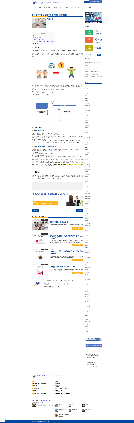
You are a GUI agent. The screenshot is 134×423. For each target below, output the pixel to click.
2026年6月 (87, 90)
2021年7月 (87, 235)
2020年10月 (87, 257)
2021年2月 (87, 247)
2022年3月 (87, 215)
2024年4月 (87, 154)
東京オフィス (88, 409)
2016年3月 (87, 299)
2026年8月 (87, 86)
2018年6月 (87, 284)
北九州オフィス (75, 409)
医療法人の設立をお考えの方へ (39, 393)
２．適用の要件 (37, 37)
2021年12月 (87, 223)
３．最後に (36, 43)
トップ (35, 7)
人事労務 (86, 324)
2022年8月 (87, 203)
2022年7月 (87, 206)
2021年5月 (87, 240)
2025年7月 (87, 117)
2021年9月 (87, 230)
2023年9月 (87, 171)
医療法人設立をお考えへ (69, 284)
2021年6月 (87, 237)
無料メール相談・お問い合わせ (39, 383)
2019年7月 (87, 272)
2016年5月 (87, 294)
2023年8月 (87, 174)
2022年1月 (87, 220)
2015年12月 (87, 306)
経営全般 (61, 7)
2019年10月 (87, 267)
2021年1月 (87, 250)
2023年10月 (87, 169)
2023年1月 (87, 191)
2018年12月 (87, 277)
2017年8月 (87, 289)
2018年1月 (87, 286)
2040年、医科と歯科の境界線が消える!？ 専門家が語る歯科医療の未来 (93, 77)
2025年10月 (87, 110)
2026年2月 (87, 100)
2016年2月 (87, 301)
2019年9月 (87, 269)
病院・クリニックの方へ (49, 283)
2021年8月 (87, 232)
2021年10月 (87, 228)
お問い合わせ (88, 7)
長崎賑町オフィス (62, 409)
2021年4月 (87, 242)
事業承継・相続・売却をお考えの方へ (52, 286)
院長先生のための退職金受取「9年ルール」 (93, 71)
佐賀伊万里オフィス (63, 404)
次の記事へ (79, 210)
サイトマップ (59, 385)
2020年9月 (87, 259)
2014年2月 (87, 311)
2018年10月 (87, 279)
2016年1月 (87, 304)
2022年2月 (87, 218)
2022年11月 (87, 196)
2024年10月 (87, 139)
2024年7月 (87, 147)
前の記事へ (36, 210)
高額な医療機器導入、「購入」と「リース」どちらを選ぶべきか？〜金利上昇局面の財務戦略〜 (93, 64)
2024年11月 (87, 137)
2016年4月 (87, 296)
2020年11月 (87, 255)
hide (47, 33)
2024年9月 (87, 142)
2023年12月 (87, 164)
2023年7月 (87, 176)
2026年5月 (87, 93)
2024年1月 (87, 161)
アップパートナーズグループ (48, 400)
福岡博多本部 (40, 402)
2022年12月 (87, 193)
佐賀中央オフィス (75, 404)
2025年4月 (87, 125)
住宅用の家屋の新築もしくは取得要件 (44, 41)
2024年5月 (87, 152)
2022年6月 (87, 208)
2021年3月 (87, 245)
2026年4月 (87, 95)
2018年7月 (87, 281)
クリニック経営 (36, 390)
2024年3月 (87, 157)
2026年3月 (87, 98)
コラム (86, 319)
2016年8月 (87, 291)
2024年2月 (87, 159)
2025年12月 (87, 105)
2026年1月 (87, 103)
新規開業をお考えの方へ (49, 284)
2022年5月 (87, 210)
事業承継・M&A (47, 7)
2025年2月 (87, 130)
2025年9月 (87, 112)
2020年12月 (87, 252)
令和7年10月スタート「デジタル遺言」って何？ (93, 68)
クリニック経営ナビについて (77, 7)
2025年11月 (87, 108)
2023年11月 (87, 166)
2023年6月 (87, 179)
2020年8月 (87, 262)
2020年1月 (87, 264)
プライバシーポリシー (37, 388)
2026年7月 (87, 88)
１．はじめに (36, 35)
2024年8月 (87, 144)
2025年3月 (87, 127)
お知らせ (58, 383)
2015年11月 (87, 308)
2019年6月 (87, 274)
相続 (67, 7)
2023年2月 (87, 188)
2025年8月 (87, 115)
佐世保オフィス (88, 404)
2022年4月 (87, 213)
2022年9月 (87, 201)
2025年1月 (87, 132)
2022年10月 (87, 198)
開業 (40, 7)
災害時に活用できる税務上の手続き (92, 74)
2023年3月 (87, 186)
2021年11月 (87, 225)
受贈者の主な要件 (39, 39)
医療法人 (55, 7)
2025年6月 (87, 120)
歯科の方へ (66, 283)
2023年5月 (87, 181)
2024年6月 (87, 149)
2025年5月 (87, 122)
